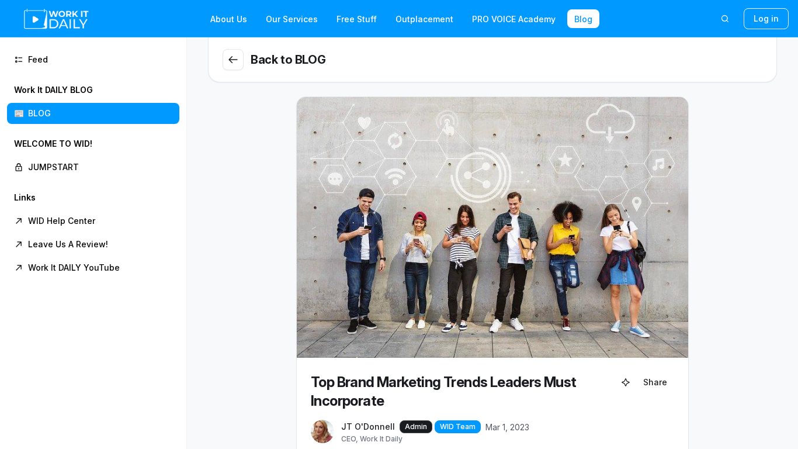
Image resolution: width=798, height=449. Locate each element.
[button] (93, 102)
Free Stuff (356, 19)
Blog (583, 19)
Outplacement (424, 19)
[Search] (725, 18)
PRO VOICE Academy (514, 19)
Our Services (292, 19)
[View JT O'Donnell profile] (322, 432)
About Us (228, 19)
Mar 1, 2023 (507, 427)
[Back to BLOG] (233, 59)
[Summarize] (625, 382)
